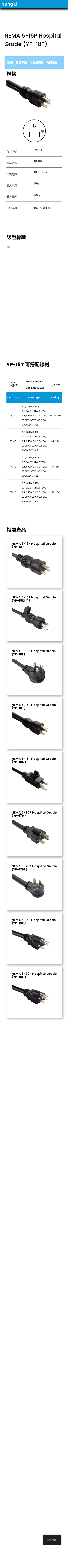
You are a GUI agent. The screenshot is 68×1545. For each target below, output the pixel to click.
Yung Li (9, 4)
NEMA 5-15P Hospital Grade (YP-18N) (34, 760)
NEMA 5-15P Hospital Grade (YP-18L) (34, 653)
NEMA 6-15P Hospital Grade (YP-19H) (34, 921)
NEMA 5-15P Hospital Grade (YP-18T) (34, 706)
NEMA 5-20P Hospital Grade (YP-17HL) (34, 868)
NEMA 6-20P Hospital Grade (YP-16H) (34, 975)
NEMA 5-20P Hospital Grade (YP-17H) (34, 814)
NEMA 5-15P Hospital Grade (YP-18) (34, 545)
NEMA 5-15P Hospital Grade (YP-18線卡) (34, 599)
